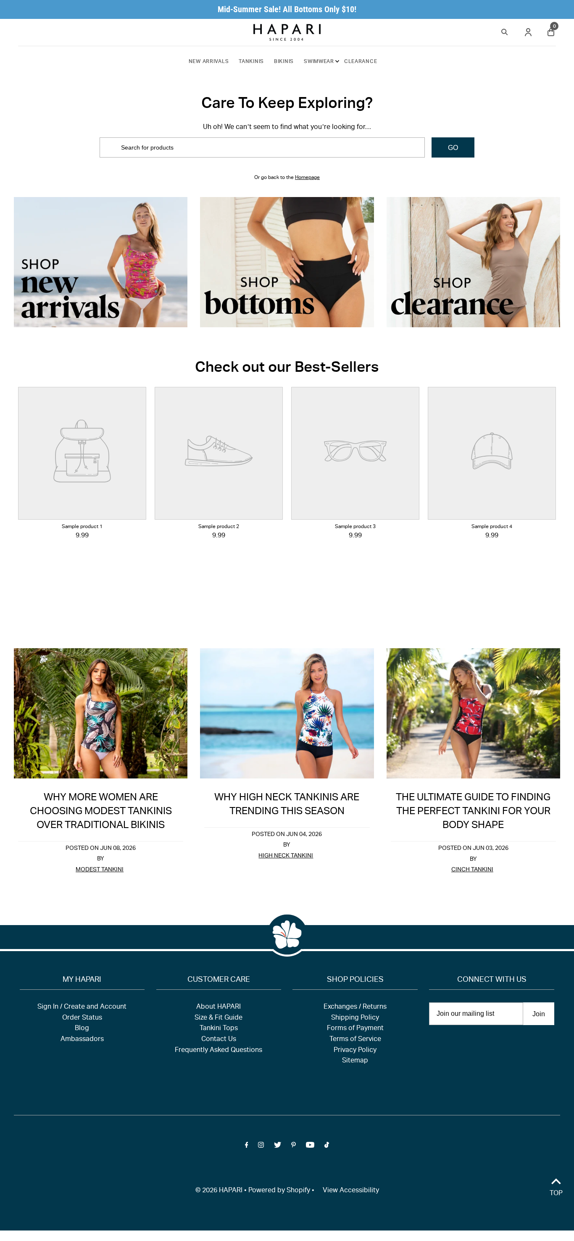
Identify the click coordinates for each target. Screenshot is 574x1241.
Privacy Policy (355, 1050)
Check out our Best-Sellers (287, 368)
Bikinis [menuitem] (284, 61)
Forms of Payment (355, 1028)
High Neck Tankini (285, 856)
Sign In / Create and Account (81, 1007)
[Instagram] (261, 1146)
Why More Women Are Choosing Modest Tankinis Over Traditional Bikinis (101, 812)
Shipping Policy (355, 1018)
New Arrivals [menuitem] (209, 61)
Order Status (82, 1018)
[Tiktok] (326, 1146)
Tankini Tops (219, 1028)
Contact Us (218, 1039)
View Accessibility (351, 1191)
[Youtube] (310, 1146)
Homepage (307, 177)
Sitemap (355, 1061)
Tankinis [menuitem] (251, 61)
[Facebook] (246, 1146)
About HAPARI (218, 1007)
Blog (82, 1028)
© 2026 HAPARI (218, 1191)
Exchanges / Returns (355, 1007)
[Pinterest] (293, 1146)
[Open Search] (505, 31)
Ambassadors (82, 1039)
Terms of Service (355, 1039)
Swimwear (319, 61)
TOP (556, 1194)
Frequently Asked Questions (218, 1050)
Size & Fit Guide (218, 1018)
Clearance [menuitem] (360, 61)
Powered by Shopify (279, 1191)
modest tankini (100, 870)
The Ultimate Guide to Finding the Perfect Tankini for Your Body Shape (473, 812)
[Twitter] (277, 1146)
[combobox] (262, 147)
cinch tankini (472, 870)
